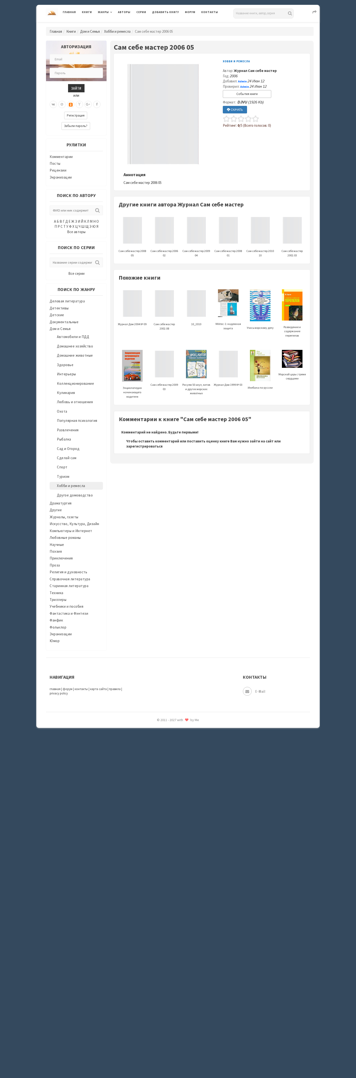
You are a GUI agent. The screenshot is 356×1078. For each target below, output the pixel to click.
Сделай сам (66, 458)
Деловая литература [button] (115, 24)
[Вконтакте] (53, 104)
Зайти (76, 88)
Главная (69, 12)
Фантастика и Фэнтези (69, 613)
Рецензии (58, 170)
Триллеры (58, 599)
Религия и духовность (68, 572)
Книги (87, 12)
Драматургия (61, 503)
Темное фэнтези (166, 761)
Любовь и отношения (75, 402)
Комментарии (61, 156)
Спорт (62, 467)
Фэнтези (160, 805)
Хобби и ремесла (117, 31)
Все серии (76, 273)
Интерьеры (66, 374)
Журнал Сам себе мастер (255, 70)
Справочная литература (70, 579)
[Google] (88, 104)
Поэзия (56, 551)
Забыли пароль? (75, 126)
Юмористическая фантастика (178, 870)
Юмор (55, 640)
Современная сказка (169, 729)
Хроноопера (162, 815)
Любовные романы (65, 537)
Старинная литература (69, 585)
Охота (62, 411)
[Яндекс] (79, 104)
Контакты (209, 12)
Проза (55, 565)
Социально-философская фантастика (185, 739)
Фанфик (56, 620)
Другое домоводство (75, 495)
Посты (55, 163)
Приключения (61, 558)
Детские (57, 315)
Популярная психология (77, 420)
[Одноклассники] (70, 104)
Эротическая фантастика (174, 848)
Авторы (124, 12)
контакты (81, 689)
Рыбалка (64, 439)
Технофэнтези (165, 772)
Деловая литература (169, 24)
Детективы (59, 308)
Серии (141, 12)
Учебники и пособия (66, 606)
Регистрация (76, 115)
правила (115, 689)
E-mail (260, 691)
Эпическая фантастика (172, 826)
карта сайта (98, 689)
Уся (155, 794)
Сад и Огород (68, 448)
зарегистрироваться (144, 446)
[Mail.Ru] (62, 104)
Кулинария (66, 392)
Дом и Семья (90, 31)
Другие (56, 510)
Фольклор (58, 627)
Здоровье (65, 364)
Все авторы (76, 231)
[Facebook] (97, 104)
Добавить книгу (165, 12)
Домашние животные (75, 355)
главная (55, 689)
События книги (247, 94)
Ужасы (158, 783)
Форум (190, 12)
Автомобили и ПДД (73, 336)
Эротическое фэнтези (171, 859)
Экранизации (61, 177)
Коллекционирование (75, 383)
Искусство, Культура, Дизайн (74, 523)
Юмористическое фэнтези (175, 880)
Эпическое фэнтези (169, 837)
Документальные (64, 322)
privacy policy (59, 693)
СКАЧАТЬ (236, 110)
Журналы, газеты (64, 517)
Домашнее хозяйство (75, 346)
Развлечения (68, 430)
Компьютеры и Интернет (71, 530)
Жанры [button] (103, 12)
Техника (56, 592)
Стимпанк (161, 750)
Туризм (63, 476)
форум (67, 689)
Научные (57, 544)
